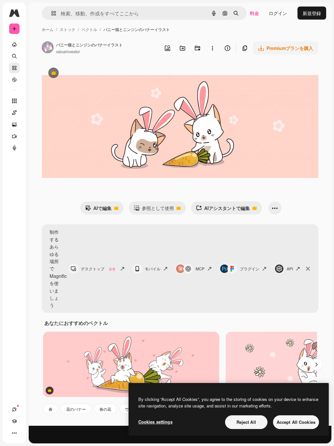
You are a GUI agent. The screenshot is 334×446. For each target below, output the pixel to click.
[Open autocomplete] (51, 13)
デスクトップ (98, 268)
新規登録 (312, 13)
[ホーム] (14, 44)
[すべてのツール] (14, 101)
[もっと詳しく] (14, 79)
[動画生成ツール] (14, 136)
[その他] (14, 433)
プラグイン (249, 268)
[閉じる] (308, 268)
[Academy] (14, 421)
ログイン (278, 13)
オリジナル (86, 73)
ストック (67, 29)
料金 (254, 13)
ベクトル (89, 29)
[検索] (14, 56)
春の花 (105, 409)
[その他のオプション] (212, 48)
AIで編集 (98, 210)
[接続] (14, 409)
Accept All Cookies (296, 422)
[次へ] (316, 364)
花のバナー (76, 409)
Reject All (246, 422)
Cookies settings (155, 422)
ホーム (47, 29)
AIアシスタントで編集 (223, 210)
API (290, 268)
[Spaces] (14, 112)
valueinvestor (68, 51)
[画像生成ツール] (14, 124)
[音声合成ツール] (14, 148)
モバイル (152, 268)
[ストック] (14, 68)
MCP (200, 268)
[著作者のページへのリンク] (47, 48)
